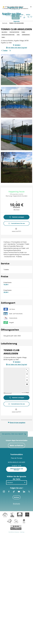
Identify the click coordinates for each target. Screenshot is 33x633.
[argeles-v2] (11, 14)
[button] (28, 16)
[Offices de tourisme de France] (24, 521)
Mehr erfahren (16, 445)
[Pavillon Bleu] (20, 515)
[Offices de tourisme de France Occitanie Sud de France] (13, 521)
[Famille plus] (5, 515)
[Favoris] (31, 17)
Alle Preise (16, 209)
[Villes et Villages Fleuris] (15, 527)
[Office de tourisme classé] (27, 515)
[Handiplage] (12, 515)
